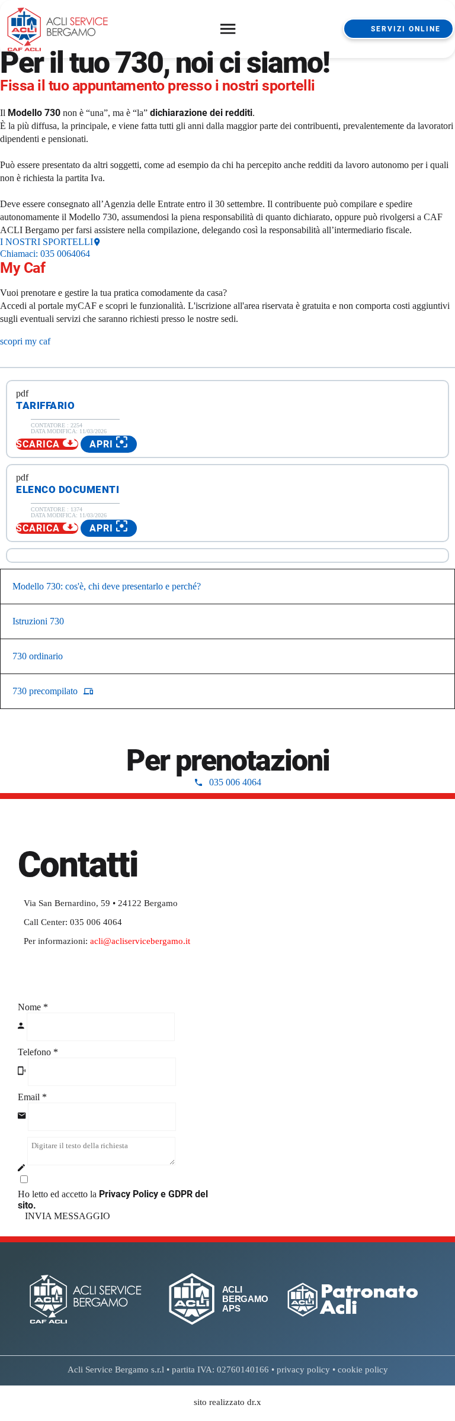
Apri (102, 444)
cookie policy (363, 1369)
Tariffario (45, 405)
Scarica (39, 444)
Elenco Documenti (67, 489)
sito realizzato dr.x (227, 1402)
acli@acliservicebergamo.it (140, 941)
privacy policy (303, 1369)
